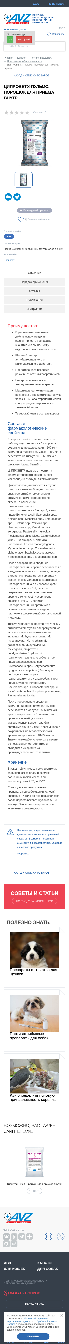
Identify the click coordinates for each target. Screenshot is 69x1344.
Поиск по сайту (18, 46)
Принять (33, 1336)
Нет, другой (24, 39)
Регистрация (56, 3)
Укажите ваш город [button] (15, 29)
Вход (36, 3)
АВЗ (7, 1263)
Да (10, 39)
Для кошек (14, 1269)
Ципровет (9, 260)
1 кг (9, 236)
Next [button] (64, 1169)
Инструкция (34, 308)
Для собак (47, 1269)
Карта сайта (34, 1304)
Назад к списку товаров (31, 75)
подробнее (23, 853)
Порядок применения (34, 281)
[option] (34, 143)
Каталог (45, 1263)
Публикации (34, 299)
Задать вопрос (25, 1293)
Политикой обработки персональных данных (27, 1320)
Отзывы (34, 290)
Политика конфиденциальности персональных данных (25, 1282)
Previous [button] (5, 1169)
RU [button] (61, 27)
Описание (34, 272)
